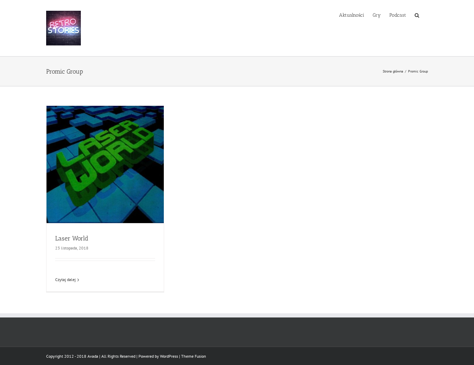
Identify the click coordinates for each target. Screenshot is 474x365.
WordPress (169, 356)
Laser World (71, 238)
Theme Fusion (193, 356)
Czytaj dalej (65, 279)
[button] (417, 14)
